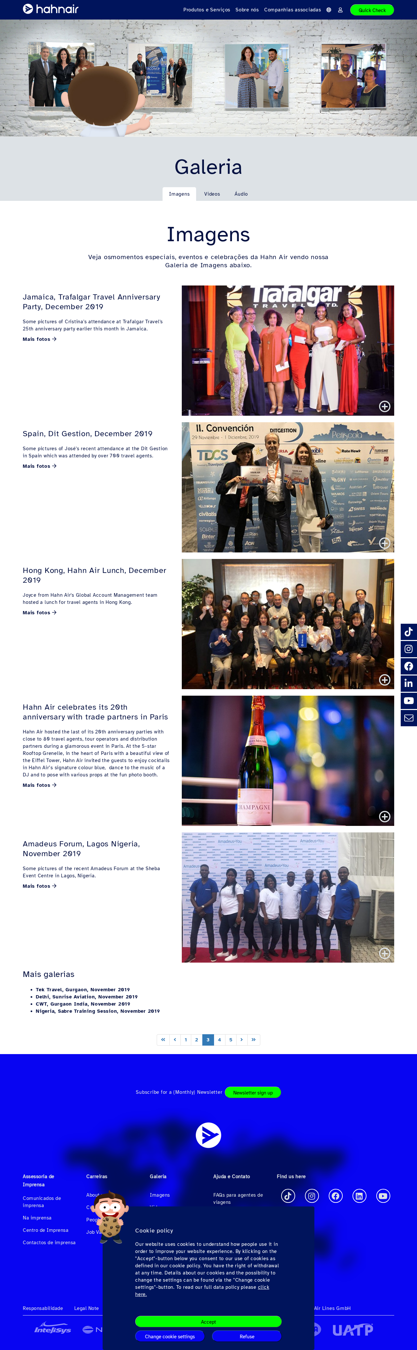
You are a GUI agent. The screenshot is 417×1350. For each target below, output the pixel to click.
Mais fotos (36, 339)
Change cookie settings (170, 1337)
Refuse (247, 1337)
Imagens (179, 194)
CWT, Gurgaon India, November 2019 (83, 1004)
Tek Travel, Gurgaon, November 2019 (83, 990)
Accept (208, 1322)
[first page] (163, 1040)
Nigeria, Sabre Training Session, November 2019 (98, 1011)
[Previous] (175, 1040)
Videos (212, 194)
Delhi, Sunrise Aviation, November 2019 (87, 997)
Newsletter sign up (253, 1093)
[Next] (242, 1040)
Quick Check (372, 10)
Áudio (241, 194)
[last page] (253, 1040)
